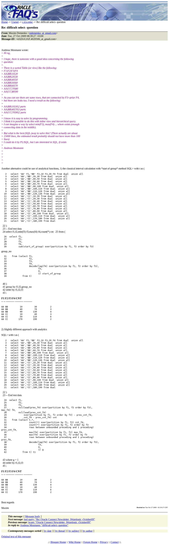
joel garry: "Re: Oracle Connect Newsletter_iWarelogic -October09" (59, 519)
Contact (115, 542)
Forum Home (90, 542)
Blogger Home (58, 542)
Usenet (15, 22)
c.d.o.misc (27, 22)
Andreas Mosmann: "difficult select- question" (44, 525)
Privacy (104, 542)
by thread (60, 530)
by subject (73, 530)
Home (4, 22)
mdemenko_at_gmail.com (42, 33)
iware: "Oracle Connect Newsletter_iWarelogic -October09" (59, 522)
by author (88, 530)
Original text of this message (16, 536)
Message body (32, 516)
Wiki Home (75, 542)
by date (47, 530)
